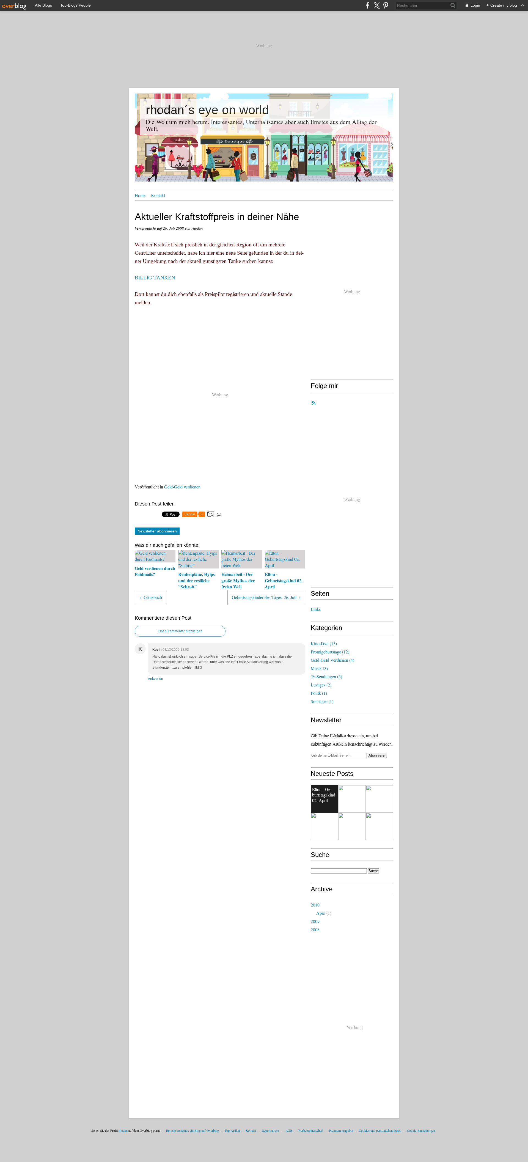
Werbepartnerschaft (310, 1130)
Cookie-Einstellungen (421, 1130)
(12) (330, 652)
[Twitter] (376, 5)
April (320, 913)
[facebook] (367, 5)
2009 (315, 921)
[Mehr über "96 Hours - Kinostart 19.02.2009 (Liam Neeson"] (352, 799)
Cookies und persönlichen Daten (380, 1130)
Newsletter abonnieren (157, 531)
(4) (332, 660)
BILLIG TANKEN (155, 278)
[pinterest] (385, 5)
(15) (324, 643)
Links (316, 609)
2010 (315, 905)
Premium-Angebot (341, 1130)
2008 (315, 929)
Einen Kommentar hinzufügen (180, 631)
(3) (319, 668)
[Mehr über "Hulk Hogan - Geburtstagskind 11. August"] (379, 826)
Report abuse (271, 1130)
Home (140, 195)
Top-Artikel (232, 1130)
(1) (319, 693)
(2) (321, 685)
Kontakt (158, 195)
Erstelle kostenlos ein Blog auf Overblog (192, 1130)
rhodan (123, 1130)
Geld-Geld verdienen (182, 487)
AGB (288, 1130)
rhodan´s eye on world (207, 110)
